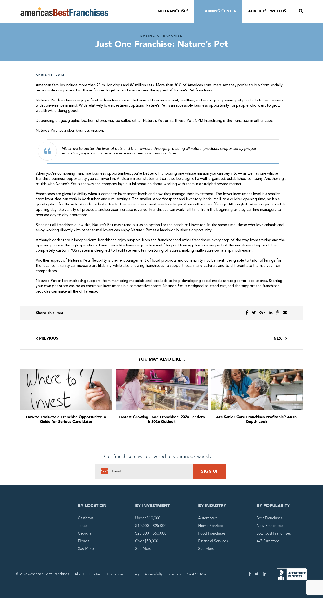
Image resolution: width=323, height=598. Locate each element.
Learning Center (218, 11)
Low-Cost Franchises (274, 533)
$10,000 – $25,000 (150, 525)
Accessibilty (153, 574)
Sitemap (174, 574)
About (79, 574)
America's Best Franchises (64, 11)
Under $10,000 (147, 518)
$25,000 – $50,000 (150, 533)
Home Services (210, 525)
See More (86, 548)
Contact (95, 574)
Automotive (208, 518)
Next (279, 338)
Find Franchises (171, 11)
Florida (83, 541)
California (86, 518)
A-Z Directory (268, 541)
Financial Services (213, 541)
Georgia (84, 533)
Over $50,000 (146, 541)
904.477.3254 (196, 574)
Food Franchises (212, 533)
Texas (82, 525)
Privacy (134, 574)
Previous (48, 338)
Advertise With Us (267, 11)
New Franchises (270, 525)
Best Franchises (270, 518)
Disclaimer (115, 574)
